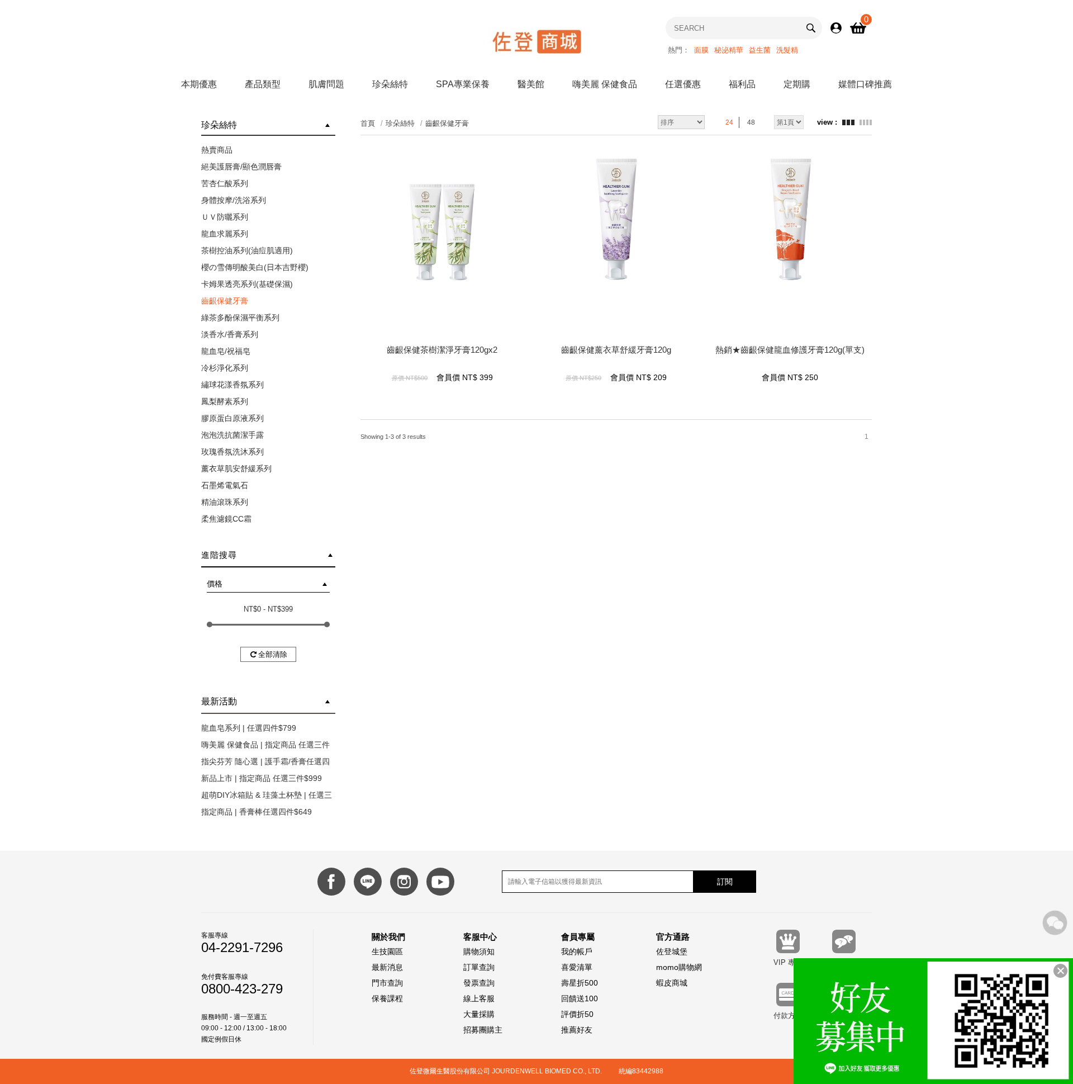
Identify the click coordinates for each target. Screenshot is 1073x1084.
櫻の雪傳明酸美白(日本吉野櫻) (254, 267)
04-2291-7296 (242, 947)
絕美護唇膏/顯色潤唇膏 (241, 166)
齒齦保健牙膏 (224, 300)
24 (729, 122)
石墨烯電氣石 (224, 485)
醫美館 (530, 84)
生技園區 (387, 951)
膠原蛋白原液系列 (232, 418)
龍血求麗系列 (224, 233)
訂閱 (725, 881)
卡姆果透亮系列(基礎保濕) (247, 284)
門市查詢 (387, 982)
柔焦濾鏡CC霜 (226, 518)
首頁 (367, 123)
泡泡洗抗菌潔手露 (232, 434)
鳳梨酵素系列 (224, 401)
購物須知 (479, 951)
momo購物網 (679, 967)
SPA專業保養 (463, 84)
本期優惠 (199, 84)
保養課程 (387, 998)
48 (751, 122)
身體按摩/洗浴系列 (233, 200)
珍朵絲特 (390, 84)
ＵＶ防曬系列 (224, 216)
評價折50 (577, 1014)
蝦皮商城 (671, 982)
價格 (214, 583)
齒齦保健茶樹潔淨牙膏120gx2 (442, 349)
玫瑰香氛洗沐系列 (232, 451)
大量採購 (479, 1014)
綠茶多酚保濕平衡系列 (240, 317)
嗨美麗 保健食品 (604, 84)
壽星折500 (579, 982)
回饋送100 (579, 998)
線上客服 (479, 998)
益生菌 (760, 50)
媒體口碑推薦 (865, 84)
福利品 (742, 84)
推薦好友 (576, 1029)
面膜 (701, 50)
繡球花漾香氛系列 (232, 384)
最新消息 (387, 967)
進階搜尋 (219, 555)
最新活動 (219, 701)
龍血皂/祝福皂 (225, 351)
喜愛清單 (576, 967)
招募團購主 (482, 1029)
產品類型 (263, 84)
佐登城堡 (671, 951)
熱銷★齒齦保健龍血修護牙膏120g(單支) (790, 349)
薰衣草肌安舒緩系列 (236, 468)
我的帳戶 (576, 951)
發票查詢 (479, 982)
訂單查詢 (479, 967)
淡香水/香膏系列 (229, 334)
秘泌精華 (728, 50)
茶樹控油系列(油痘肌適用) (247, 250)
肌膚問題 (326, 84)
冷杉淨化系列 (224, 367)
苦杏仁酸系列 (224, 183)
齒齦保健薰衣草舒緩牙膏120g (616, 349)
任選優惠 (683, 84)
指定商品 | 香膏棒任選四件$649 (256, 811)
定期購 (797, 84)
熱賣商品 (216, 149)
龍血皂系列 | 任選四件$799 (248, 727)
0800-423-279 (242, 989)
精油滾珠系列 (224, 502)
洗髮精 (787, 50)
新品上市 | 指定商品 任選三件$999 (261, 778)
